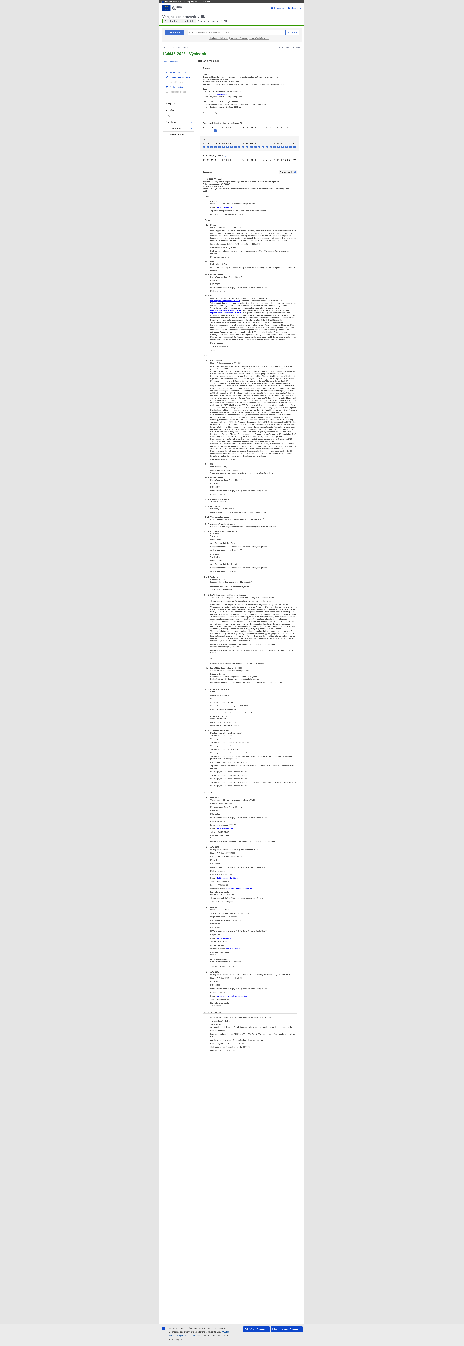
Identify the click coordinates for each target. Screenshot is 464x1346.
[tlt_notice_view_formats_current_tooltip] (294, 172)
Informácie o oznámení (175, 134)
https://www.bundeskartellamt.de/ (239, 889)
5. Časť (169, 116)
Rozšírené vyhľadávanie (218, 38)
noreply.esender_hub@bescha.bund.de (231, 996)
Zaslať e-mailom (177, 87)
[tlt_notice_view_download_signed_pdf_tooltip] (215, 130)
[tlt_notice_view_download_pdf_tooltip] (204, 146)
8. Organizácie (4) (173, 128)
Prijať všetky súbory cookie (256, 1329)
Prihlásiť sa (279, 8)
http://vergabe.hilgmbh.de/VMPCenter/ (225, 301)
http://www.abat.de (233, 949)
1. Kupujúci (171, 104)
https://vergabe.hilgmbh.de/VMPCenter (225, 310)
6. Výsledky (171, 122)
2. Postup (170, 110)
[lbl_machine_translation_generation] (225, 156)
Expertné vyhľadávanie (239, 38)
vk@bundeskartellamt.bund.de (228, 878)
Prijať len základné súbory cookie (286, 1329)
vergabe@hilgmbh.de (219, 94)
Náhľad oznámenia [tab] (171, 62)
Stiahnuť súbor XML (178, 73)
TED (164, 47)
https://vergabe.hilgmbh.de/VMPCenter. (225, 313)
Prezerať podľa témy (257, 38)
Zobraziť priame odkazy (180, 77)
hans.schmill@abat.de (225, 938)
